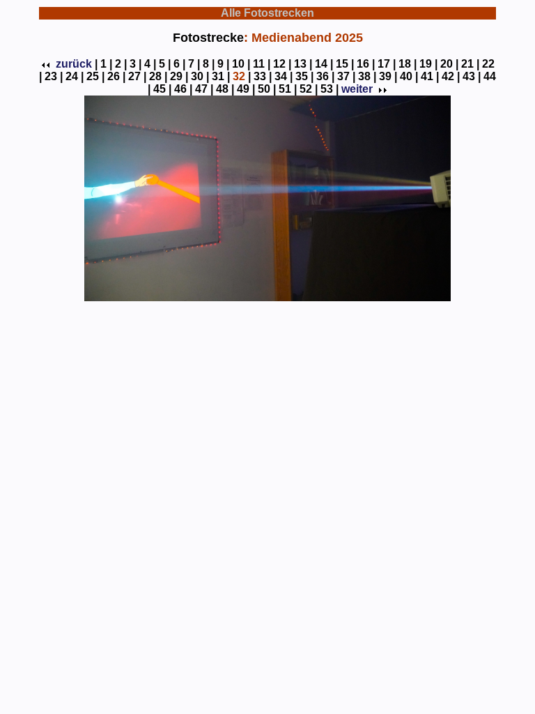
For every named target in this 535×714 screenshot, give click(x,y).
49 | (246, 89)
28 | (158, 76)
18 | (407, 64)
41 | (430, 76)
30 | (200, 76)
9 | (223, 64)
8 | (209, 64)
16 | (366, 64)
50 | (267, 89)
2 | (121, 64)
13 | (303, 64)
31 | (221, 76)
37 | (346, 76)
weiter (357, 89)
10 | (241, 64)
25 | (95, 76)
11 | (261, 64)
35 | (304, 76)
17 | (387, 64)
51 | (288, 89)
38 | (367, 76)
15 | (345, 64)
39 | (388, 76)
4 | (150, 64)
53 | (329, 89)
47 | (204, 89)
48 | (225, 89)
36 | (325, 76)
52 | (309, 89)
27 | (137, 76)
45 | (162, 89)
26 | (116, 76)
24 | (74, 76)
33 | (263, 76)
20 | (449, 64)
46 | (183, 89)
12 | (282, 64)
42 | (451, 76)
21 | (470, 64)
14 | (324, 64)
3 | (135, 64)
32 (239, 76)
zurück (74, 64)
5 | (165, 64)
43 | (472, 76)
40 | (409, 76)
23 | (54, 76)
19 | (428, 64)
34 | (283, 76)
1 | (106, 64)
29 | (179, 76)
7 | (194, 64)
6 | (179, 64)
